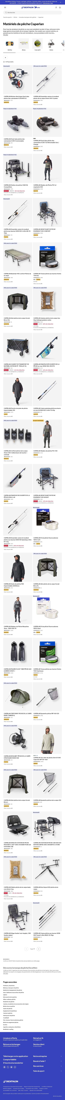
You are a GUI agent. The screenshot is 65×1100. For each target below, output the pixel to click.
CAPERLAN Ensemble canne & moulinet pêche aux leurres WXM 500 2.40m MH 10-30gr (17, 231)
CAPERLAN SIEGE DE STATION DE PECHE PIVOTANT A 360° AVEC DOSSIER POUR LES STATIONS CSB (17, 844)
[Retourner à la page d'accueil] (31, 7)
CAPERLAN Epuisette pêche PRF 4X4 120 (46, 713)
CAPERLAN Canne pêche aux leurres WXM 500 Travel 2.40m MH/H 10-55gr (46, 934)
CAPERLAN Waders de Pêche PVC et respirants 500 (44, 186)
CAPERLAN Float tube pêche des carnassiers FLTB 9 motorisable (14, 140)
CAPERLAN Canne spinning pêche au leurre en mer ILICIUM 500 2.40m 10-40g (47, 409)
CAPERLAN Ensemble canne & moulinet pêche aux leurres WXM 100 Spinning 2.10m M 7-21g (17, 539)
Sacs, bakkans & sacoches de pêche (13, 992)
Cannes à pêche (7, 1013)
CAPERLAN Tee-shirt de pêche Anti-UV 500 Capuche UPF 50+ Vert (47, 758)
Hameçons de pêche (9, 1015)
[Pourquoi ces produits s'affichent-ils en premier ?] (4, 62)
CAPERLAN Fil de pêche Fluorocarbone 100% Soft (45, 539)
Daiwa (51, 50)
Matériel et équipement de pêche (12, 990)
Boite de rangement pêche (10, 1022)
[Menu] (5, 7)
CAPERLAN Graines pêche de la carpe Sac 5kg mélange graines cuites (46, 319)
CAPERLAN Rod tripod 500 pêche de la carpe (45, 888)
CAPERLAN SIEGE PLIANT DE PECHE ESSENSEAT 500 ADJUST (44, 496)
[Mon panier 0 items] (60, 7)
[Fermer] (60, 2)
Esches (5, 1024)
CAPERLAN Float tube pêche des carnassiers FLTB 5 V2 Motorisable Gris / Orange (46, 142)
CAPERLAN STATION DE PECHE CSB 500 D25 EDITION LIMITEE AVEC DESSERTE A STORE (47, 843)
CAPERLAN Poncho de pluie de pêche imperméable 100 (16, 409)
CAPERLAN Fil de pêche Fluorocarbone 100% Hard (45, 627)
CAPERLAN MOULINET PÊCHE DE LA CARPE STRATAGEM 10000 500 (17, 757)
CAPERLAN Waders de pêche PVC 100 (45, 451)
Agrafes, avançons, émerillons (12, 1027)
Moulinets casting (8, 1029)
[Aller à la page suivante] (39, 949)
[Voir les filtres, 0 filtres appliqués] (5, 57)
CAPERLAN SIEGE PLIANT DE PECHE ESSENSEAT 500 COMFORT (44, 230)
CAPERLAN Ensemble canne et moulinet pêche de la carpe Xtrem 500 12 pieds (46, 97)
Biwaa (23, 50)
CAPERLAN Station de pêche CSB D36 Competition (16, 186)
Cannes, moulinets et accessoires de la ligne (16, 1004)
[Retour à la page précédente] (26, 949)
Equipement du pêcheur (10, 1011)
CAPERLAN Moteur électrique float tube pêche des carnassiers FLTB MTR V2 (16, 97)
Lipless (5, 994)
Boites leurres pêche (9, 1006)
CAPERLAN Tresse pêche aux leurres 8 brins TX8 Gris (47, 274)
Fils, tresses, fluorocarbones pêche (13, 1020)
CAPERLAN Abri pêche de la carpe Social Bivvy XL (46, 585)
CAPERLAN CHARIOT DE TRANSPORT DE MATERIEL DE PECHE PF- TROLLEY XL (16, 365)
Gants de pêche (7, 1008)
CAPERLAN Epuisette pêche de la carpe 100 (47, 800)
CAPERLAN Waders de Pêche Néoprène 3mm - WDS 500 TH (16, 627)
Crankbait (6, 1017)
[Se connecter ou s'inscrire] (56, 7)
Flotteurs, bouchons (9, 985)
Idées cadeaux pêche (9, 999)
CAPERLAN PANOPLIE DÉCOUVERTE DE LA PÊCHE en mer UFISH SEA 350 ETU (46, 365)
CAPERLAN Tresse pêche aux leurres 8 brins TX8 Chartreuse (47, 670)
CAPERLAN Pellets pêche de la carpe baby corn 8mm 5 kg (17, 888)
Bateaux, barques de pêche (11, 988)
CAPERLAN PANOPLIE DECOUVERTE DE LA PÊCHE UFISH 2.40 (17, 496)
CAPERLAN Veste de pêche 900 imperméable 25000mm (14, 585)
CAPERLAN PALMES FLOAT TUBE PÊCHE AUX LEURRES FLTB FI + (17, 670)
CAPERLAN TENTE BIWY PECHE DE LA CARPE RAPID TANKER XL (18, 714)
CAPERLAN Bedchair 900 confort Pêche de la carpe (17, 274)
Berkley (10, 50)
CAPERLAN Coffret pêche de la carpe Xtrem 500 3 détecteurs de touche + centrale (16, 452)
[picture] (17, 79)
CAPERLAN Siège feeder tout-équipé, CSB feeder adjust (17, 934)
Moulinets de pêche (8, 1001)
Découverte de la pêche (10, 997)
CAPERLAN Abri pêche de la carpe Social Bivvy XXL (17, 319)
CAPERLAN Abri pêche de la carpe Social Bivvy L (17, 801)
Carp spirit (38, 50)
